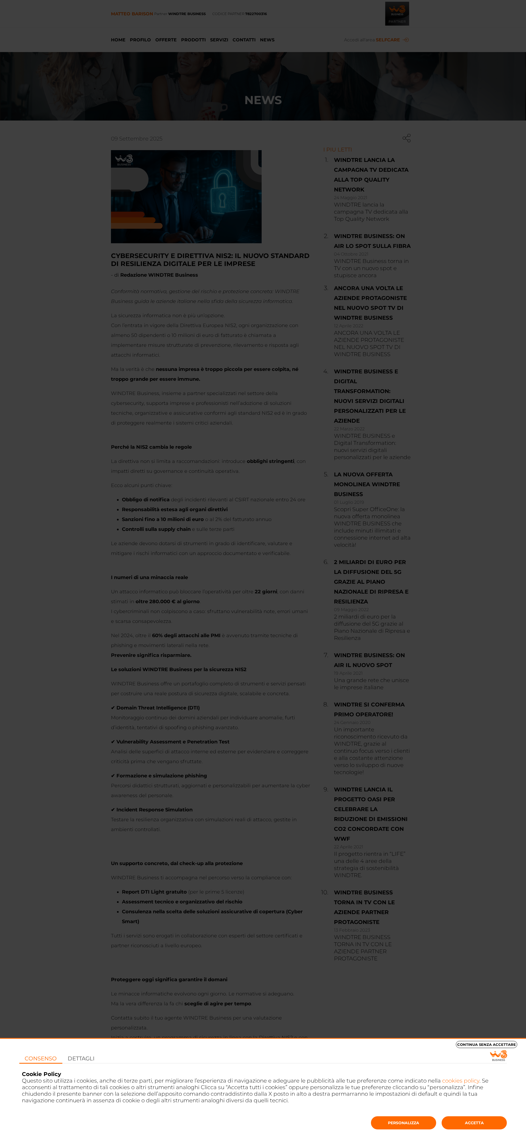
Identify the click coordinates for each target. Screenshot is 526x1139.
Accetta (474, 1122)
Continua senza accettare (486, 1044)
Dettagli (81, 1058)
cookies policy (460, 1080)
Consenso (41, 1058)
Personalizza (403, 1122)
